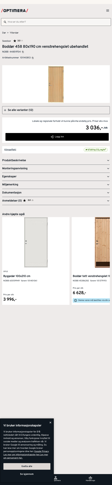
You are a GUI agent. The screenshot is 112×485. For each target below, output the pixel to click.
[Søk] (4, 22)
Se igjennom (27, 474)
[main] (27, 450)
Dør (4, 32)
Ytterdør (14, 32)
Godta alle (26, 466)
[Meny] (107, 10)
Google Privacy (41, 451)
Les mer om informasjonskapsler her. (21, 454)
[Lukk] (50, 423)
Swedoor (6, 41)
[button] (56, 110)
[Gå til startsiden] (14, 10)
